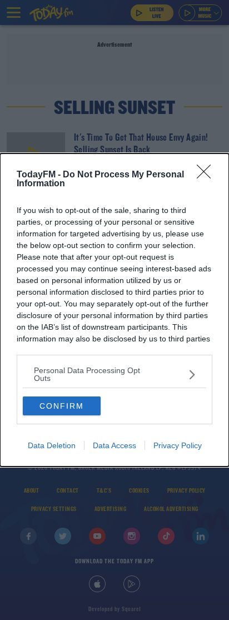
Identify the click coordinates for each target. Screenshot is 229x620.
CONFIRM (61, 405)
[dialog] (114, 310)
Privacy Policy (177, 445)
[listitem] (114, 374)
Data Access (114, 445)
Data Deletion (52, 445)
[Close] (207, 175)
